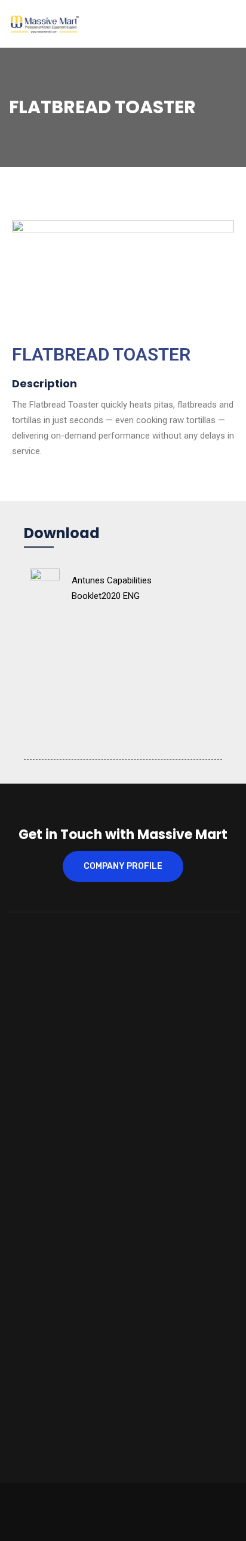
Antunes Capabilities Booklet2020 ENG (112, 588)
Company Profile (123, 866)
